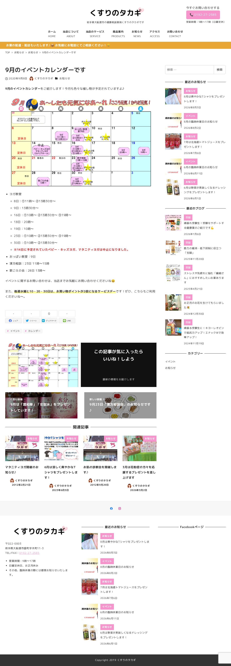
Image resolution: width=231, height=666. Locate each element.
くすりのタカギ (126, 660)
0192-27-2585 (29, 553)
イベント (14, 331)
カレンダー (34, 331)
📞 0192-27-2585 (203, 15)
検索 (220, 70)
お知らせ (64, 78)
